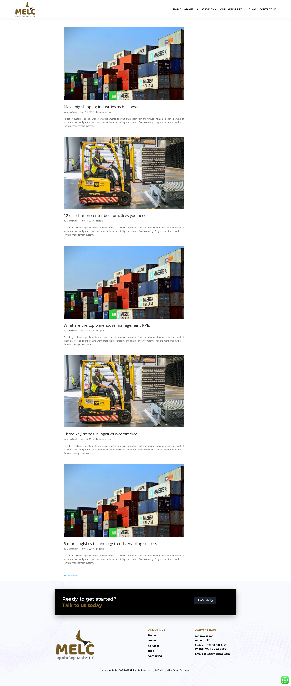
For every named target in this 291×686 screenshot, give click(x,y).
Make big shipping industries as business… (102, 106)
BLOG (252, 9)
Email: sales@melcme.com (212, 653)
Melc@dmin (72, 112)
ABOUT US (191, 9)
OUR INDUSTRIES (231, 9)
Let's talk (203, 600)
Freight (99, 220)
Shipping (100, 330)
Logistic (100, 548)
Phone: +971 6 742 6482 (210, 648)
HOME (177, 9)
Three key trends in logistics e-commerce (100, 434)
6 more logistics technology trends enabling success (110, 543)
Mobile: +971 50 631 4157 (211, 645)
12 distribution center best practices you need (105, 215)
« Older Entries (71, 575)
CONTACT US (267, 9)
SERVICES (207, 9)
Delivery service (103, 112)
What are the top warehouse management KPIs (107, 325)
